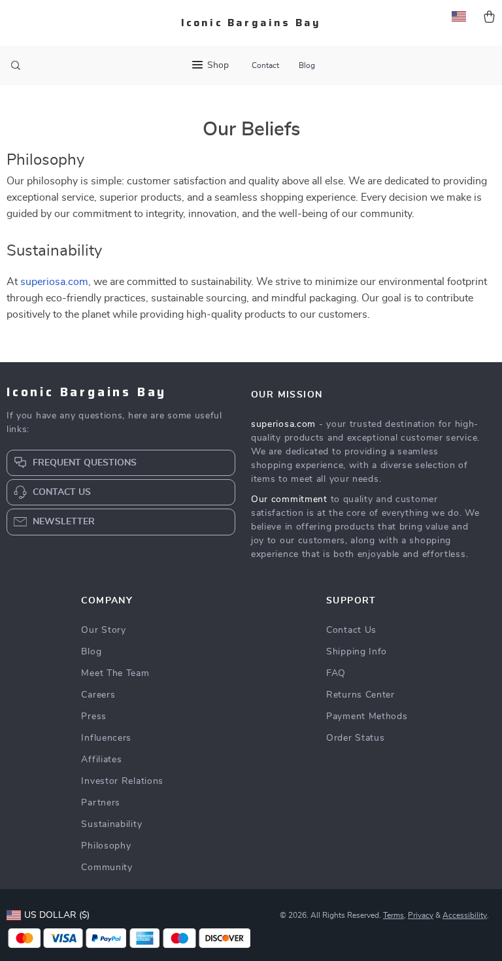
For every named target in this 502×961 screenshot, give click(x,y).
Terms (393, 915)
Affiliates (101, 759)
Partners (100, 802)
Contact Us (351, 630)
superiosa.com (54, 282)
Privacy (420, 915)
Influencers (106, 738)
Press (94, 716)
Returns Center (360, 695)
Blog (307, 65)
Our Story (103, 630)
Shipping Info (356, 651)
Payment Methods (367, 716)
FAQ (336, 673)
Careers (98, 695)
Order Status (355, 738)
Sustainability (111, 824)
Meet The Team (115, 673)
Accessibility (465, 915)
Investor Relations (122, 781)
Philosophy (106, 846)
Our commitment (289, 499)
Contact (265, 65)
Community (106, 867)
